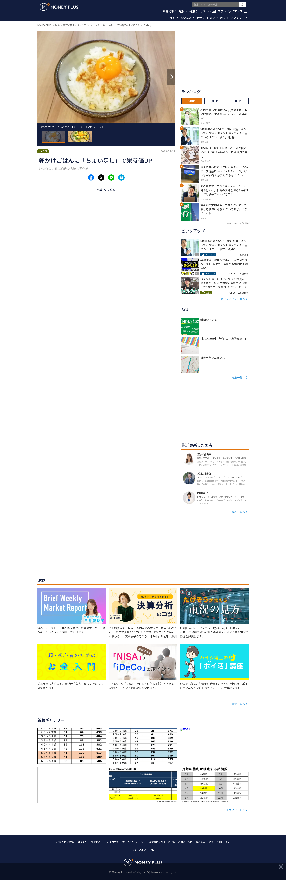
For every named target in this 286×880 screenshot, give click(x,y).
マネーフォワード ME (143, 849)
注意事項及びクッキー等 (162, 841)
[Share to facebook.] (91, 177)
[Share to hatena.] (121, 177)
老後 (199, 18)
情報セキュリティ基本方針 (105, 841)
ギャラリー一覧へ (234, 809)
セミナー (207, 11)
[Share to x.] (101, 177)
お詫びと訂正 (223, 841)
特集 (192, 11)
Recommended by (234, 222)
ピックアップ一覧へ (233, 298)
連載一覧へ (238, 704)
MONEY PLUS (44, 25)
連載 (181, 11)
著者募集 (200, 841)
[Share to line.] (111, 177)
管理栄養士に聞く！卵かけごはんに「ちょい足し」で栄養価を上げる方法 (101, 25)
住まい (211, 18)
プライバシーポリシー (134, 841)
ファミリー (237, 18)
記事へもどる (106, 190)
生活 (172, 18)
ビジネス (186, 18)
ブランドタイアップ (232, 11)
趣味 (223, 18)
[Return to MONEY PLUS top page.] (59, 7)
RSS (211, 841)
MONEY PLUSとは (65, 841)
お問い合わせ (185, 841)
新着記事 (168, 11)
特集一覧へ (238, 377)
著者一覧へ (238, 512)
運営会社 (82, 841)
